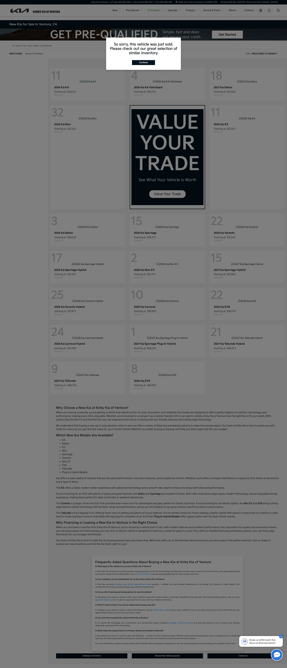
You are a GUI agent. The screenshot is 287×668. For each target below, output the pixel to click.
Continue (143, 62)
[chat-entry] (277, 655)
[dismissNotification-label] (281, 636)
